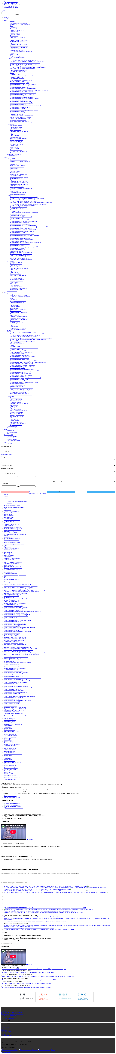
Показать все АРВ (12, 426)
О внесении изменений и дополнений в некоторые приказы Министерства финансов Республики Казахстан (33, 916)
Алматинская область (16, 128)
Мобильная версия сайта (10, 6)
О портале (6, 17)
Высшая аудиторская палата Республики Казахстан (24, 75)
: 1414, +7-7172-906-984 (14, 1044)
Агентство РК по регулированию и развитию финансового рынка (28, 67)
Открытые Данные (12, 436)
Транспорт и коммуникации (17, 41)
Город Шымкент (14, 135)
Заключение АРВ (11, 427)
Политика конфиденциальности (9, 1018)
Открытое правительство (10, 3)
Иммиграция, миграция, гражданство (20, 24)
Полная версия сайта (6, 1035)
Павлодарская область (16, 150)
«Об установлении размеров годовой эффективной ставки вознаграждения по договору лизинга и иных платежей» (35, 921)
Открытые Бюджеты (12, 437)
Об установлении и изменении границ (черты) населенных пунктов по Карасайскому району (29, 928)
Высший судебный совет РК (17, 77)
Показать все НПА (12, 155)
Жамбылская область (15, 137)
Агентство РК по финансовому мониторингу (22, 68)
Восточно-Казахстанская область (19, 131)
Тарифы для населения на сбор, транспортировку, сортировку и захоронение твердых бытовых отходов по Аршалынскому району (39, 929)
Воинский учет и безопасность (18, 37)
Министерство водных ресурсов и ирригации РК (23, 84)
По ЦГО (9, 58)
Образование (13, 27)
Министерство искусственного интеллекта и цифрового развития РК (29, 90)
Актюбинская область (16, 127)
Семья (11, 26)
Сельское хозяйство (15, 38)
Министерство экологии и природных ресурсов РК (24, 110)
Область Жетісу (14, 147)
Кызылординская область (17, 142)
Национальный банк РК (16, 114)
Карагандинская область (16, 140)
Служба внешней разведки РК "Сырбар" (21, 117)
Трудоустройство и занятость (18, 28)
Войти (2, 11)
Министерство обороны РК (17, 95)
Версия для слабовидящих (11, 7)
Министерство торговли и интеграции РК (21, 103)
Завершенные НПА (12, 430)
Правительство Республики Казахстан (14, 4)
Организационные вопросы (17, 57)
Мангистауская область (16, 144)
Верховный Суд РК (15, 74)
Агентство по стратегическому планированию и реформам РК (27, 61)
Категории (32, 491)
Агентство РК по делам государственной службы (23, 64)
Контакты (3, 1038)
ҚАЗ (2, 10)
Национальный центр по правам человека (21, 115)
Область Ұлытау (14, 148)
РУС (4, 10)
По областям (10, 124)
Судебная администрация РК (18, 120)
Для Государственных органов (12, 797)
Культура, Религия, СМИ (17, 50)
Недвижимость (14, 31)
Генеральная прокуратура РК (18, 78)
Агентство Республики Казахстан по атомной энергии (25, 63)
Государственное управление (18, 56)
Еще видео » (29, 839)
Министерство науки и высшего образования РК (23, 93)
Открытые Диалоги (12, 439)
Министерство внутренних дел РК (19, 83)
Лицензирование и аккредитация (19, 40)
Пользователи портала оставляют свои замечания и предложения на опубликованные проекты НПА (45, 908)
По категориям (11, 21)
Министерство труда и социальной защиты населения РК (25, 105)
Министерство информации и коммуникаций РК (23, 88)
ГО (4, 500)
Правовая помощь (15, 34)
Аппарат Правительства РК (17, 71)
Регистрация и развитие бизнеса (19, 47)
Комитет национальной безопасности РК (21, 80)
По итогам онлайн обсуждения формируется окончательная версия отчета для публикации (44, 912)
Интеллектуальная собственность (19, 46)
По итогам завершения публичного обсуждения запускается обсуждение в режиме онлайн (40, 911)
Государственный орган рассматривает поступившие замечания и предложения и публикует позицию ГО (49, 909)
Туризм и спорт (14, 36)
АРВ (5, 292)
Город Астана (13, 134)
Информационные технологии (18, 23)
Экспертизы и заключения (14, 154)
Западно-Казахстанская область (18, 138)
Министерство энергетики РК (18, 111)
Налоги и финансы (15, 33)
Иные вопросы (14, 54)
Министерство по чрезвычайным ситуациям (22, 97)
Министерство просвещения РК (18, 100)
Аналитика (10, 18)
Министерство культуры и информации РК (21, 91)
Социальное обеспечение (17, 30)
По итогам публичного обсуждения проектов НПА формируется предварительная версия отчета (45, 890)
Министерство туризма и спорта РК (20, 107)
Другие (12, 53)
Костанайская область (16, 141)
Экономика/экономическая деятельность (21, 51)
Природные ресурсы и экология (18, 44)
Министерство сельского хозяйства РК (20, 101)
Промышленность (15, 48)
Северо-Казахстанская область (18, 151)
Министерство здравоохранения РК (19, 85)
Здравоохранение (14, 43)
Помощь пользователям (10, 796)
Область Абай (14, 145)
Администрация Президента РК (18, 70)
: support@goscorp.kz (8, 1047)
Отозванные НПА (12, 432)
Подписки (9, 443)
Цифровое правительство (11, 2)
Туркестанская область (16, 152)
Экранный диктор (5, 1016)
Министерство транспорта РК (18, 104)
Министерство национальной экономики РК (22, 94)
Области (6, 496)
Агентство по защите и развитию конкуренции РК (23, 60)
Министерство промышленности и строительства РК (24, 98)
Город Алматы (14, 132)
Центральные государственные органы (17, 501)
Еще (5, 442)
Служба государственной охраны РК (20, 118)
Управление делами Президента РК (19, 121)
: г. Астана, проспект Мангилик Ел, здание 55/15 (16, 1042)
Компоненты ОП (8, 435)
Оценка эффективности (13, 440)
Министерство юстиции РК (17, 113)
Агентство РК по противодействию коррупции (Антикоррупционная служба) (31, 66)
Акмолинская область (16, 125)
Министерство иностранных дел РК (20, 87)
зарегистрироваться (12, 11)
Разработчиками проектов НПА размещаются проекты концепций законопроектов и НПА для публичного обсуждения (45, 886)
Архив (12, 73)
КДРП (5, 157)
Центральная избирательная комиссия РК (21, 123)
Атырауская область (15, 130)
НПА (5, 20)
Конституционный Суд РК (17, 81)
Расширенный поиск (6, 454)
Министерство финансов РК (17, 108)
